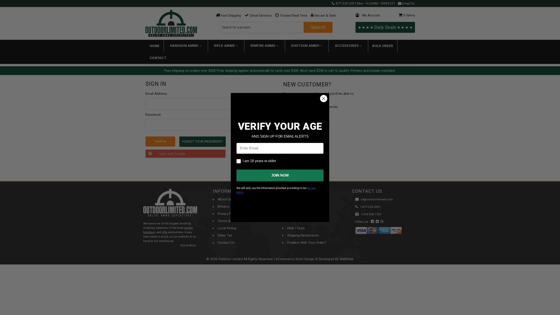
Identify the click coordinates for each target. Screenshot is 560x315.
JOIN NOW (280, 175)
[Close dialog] (323, 98)
